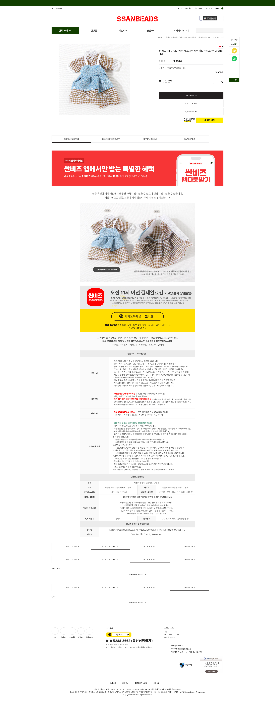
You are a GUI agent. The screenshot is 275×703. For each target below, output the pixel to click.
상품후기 (81, 637)
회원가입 (188, 8)
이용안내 (125, 683)
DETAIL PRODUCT (71, 139)
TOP (235, 80)
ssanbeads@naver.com (195, 692)
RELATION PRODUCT (111, 139)
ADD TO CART (191, 103)
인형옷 (174, 37)
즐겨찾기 (59, 8)
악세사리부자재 (181, 30)
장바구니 (234, 44)
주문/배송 (89, 637)
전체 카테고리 (65, 30)
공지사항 (72, 637)
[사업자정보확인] (144, 689)
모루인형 (167, 37)
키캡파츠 (123, 30)
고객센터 (208, 8)
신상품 (94, 30)
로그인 (179, 8)
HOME (159, 37)
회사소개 (113, 683)
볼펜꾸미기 (152, 30)
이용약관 (156, 683)
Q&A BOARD (189, 139)
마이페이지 (234, 40)
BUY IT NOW (191, 95)
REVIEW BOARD (150, 139)
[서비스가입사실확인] (194, 652)
